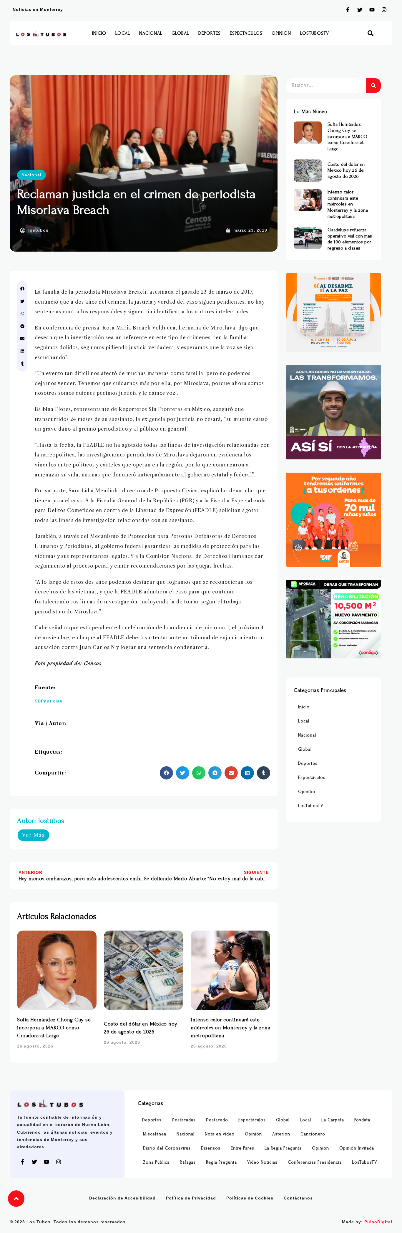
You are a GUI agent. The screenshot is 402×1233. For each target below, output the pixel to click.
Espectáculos (246, 33)
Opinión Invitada (356, 1148)
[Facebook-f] (348, 9)
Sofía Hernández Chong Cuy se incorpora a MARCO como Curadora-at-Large (54, 1027)
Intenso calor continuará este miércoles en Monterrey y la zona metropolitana (230, 1027)
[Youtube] (372, 9)
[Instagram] (384, 9)
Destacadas (184, 1119)
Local (122, 33)
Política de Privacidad (191, 1198)
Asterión (281, 1134)
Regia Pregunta (221, 1162)
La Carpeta (332, 1119)
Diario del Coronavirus (167, 1148)
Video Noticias (262, 1162)
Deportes (209, 33)
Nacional (150, 33)
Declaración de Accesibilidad (122, 1198)
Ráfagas (188, 1162)
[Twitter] (360, 9)
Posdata (362, 1119)
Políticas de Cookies (249, 1198)
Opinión (281, 33)
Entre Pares (242, 1148)
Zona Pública (156, 1162)
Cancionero (312, 1134)
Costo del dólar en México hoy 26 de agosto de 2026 (346, 170)
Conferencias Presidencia (315, 1162)
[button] (371, 33)
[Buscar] (373, 85)
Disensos (210, 1148)
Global (180, 33)
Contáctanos (298, 1198)
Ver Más (33, 835)
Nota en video (220, 1134)
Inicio (99, 33)
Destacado (217, 1119)
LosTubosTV (314, 33)
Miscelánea (154, 1134)
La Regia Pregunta (283, 1148)
